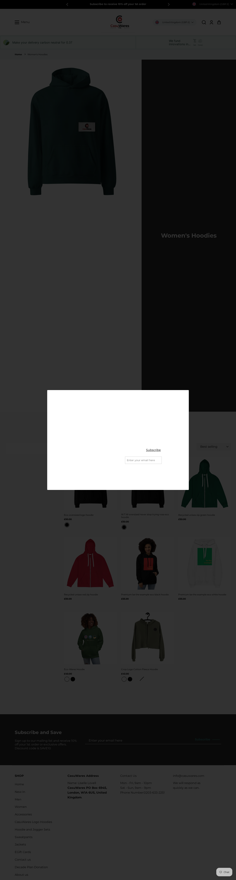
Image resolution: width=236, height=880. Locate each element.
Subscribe (153, 450)
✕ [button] (184, 393)
